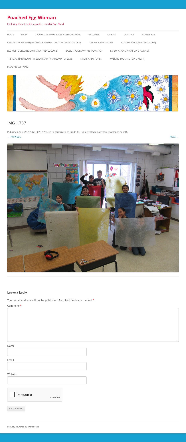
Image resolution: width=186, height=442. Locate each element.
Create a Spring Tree (101, 42)
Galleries (93, 34)
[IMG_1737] (93, 208)
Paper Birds (148, 34)
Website (12, 374)
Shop (24, 34)
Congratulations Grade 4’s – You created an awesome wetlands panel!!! (89, 132)
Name (11, 346)
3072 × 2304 (42, 132)
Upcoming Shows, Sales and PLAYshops (57, 34)
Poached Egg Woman (31, 17)
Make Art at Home (17, 66)
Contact (129, 34)
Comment (14, 305)
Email (10, 360)
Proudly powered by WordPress (23, 426)
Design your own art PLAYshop (84, 50)
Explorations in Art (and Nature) (129, 50)
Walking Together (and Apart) (127, 58)
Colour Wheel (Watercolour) (138, 42)
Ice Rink (111, 34)
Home (10, 34)
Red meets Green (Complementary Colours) (32, 50)
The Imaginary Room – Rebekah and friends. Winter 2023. (39, 58)
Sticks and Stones (91, 58)
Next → (174, 136)
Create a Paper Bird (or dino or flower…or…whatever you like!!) (44, 42)
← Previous (14, 136)
